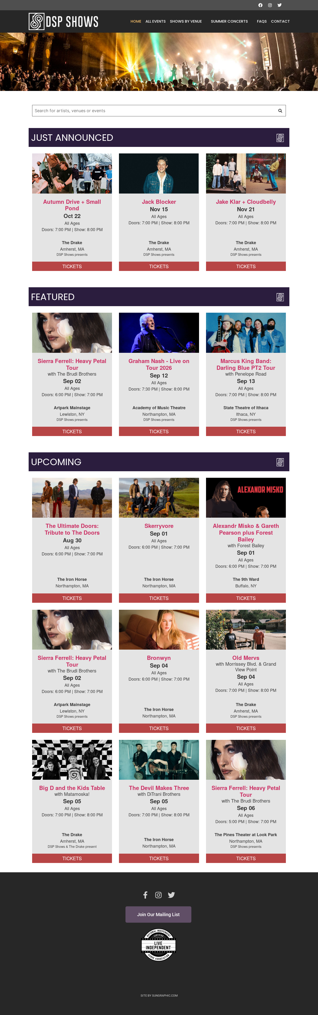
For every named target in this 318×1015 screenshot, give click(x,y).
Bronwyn (159, 658)
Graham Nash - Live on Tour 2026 (159, 364)
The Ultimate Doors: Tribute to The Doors (72, 529)
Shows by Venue (186, 21)
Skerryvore (159, 526)
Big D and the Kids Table (72, 788)
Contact (280, 21)
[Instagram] (270, 5)
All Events (155, 21)
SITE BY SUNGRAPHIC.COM (159, 995)
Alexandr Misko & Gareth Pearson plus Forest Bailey (246, 532)
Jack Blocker (159, 201)
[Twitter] (279, 5)
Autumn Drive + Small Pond (72, 204)
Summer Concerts (229, 21)
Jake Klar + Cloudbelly (246, 201)
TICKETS (72, 266)
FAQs (262, 21)
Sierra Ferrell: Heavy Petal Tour (72, 364)
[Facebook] (260, 5)
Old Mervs (245, 658)
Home (136, 21)
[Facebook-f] (145, 895)
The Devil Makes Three (159, 788)
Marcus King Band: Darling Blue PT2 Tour (246, 364)
